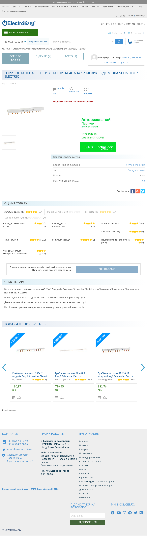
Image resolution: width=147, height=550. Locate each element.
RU (121, 15)
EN (124, 15)
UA (117, 15)
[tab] (23, 212)
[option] (60, 367)
